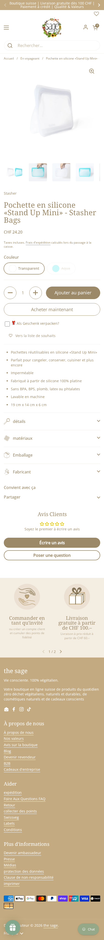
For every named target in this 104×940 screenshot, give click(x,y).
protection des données (24, 871)
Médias (10, 865)
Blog (7, 751)
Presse (9, 859)
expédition (13, 792)
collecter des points (20, 811)
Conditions (13, 829)
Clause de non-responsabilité (29, 877)
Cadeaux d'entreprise (22, 769)
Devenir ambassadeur (22, 852)
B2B (7, 763)
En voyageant (29, 58)
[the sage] (52, 28)
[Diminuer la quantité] (10, 293)
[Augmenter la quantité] (35, 293)
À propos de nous (19, 732)
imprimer (12, 883)
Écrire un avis (52, 542)
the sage (50, 925)
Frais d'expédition (38, 242)
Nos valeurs (14, 738)
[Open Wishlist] (96, 15)
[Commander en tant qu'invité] (27, 597)
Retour (9, 805)
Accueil (9, 58)
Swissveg (11, 817)
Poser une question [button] (52, 555)
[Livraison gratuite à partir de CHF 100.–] (77, 597)
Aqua (65, 268)
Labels (9, 823)
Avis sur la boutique (21, 744)
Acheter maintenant (52, 309)
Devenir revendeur (20, 757)
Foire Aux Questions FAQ (24, 798)
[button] (95, 28)
